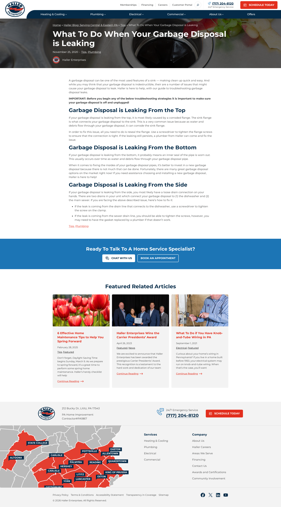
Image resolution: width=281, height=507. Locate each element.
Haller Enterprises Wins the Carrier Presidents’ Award (138, 335)
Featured (68, 352)
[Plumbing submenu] (105, 14)
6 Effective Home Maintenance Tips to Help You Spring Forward (80, 337)
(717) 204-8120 (182, 415)
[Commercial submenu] (185, 14)
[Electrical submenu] (143, 14)
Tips (123, 25)
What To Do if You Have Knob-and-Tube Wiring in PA (199, 335)
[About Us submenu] (223, 14)
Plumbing (94, 52)
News (131, 348)
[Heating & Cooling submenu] (66, 14)
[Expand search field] (198, 5)
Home (57, 25)
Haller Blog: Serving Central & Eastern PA (91, 25)
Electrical (181, 348)
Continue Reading (68, 381)
